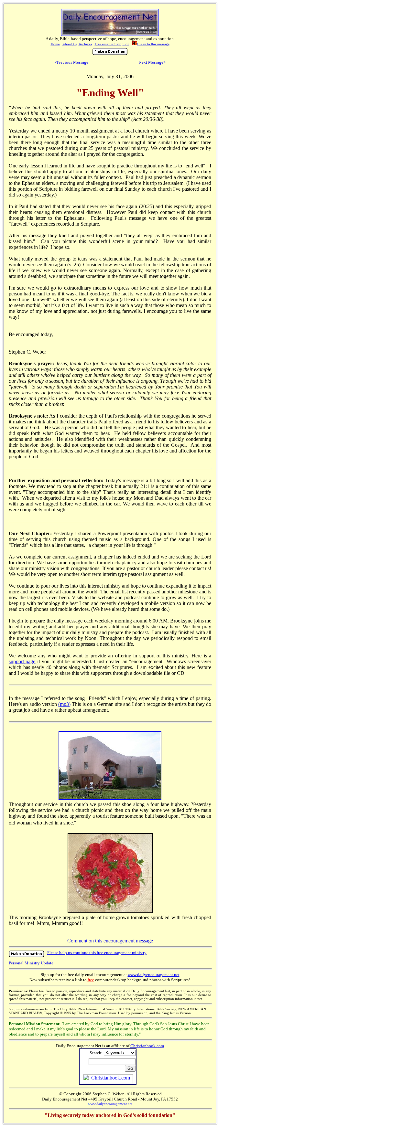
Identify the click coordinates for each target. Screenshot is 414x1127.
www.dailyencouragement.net (154, 974)
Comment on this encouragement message (110, 940)
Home (55, 44)
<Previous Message (71, 62)
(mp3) (64, 704)
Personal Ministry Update (31, 963)
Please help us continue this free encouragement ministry (97, 952)
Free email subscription (112, 44)
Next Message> (152, 62)
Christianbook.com (147, 1045)
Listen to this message (153, 44)
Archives (85, 44)
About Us (69, 44)
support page (22, 661)
